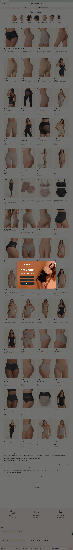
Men (27, 280)
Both (27, 283)
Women (27, 277)
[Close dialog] (55, 263)
